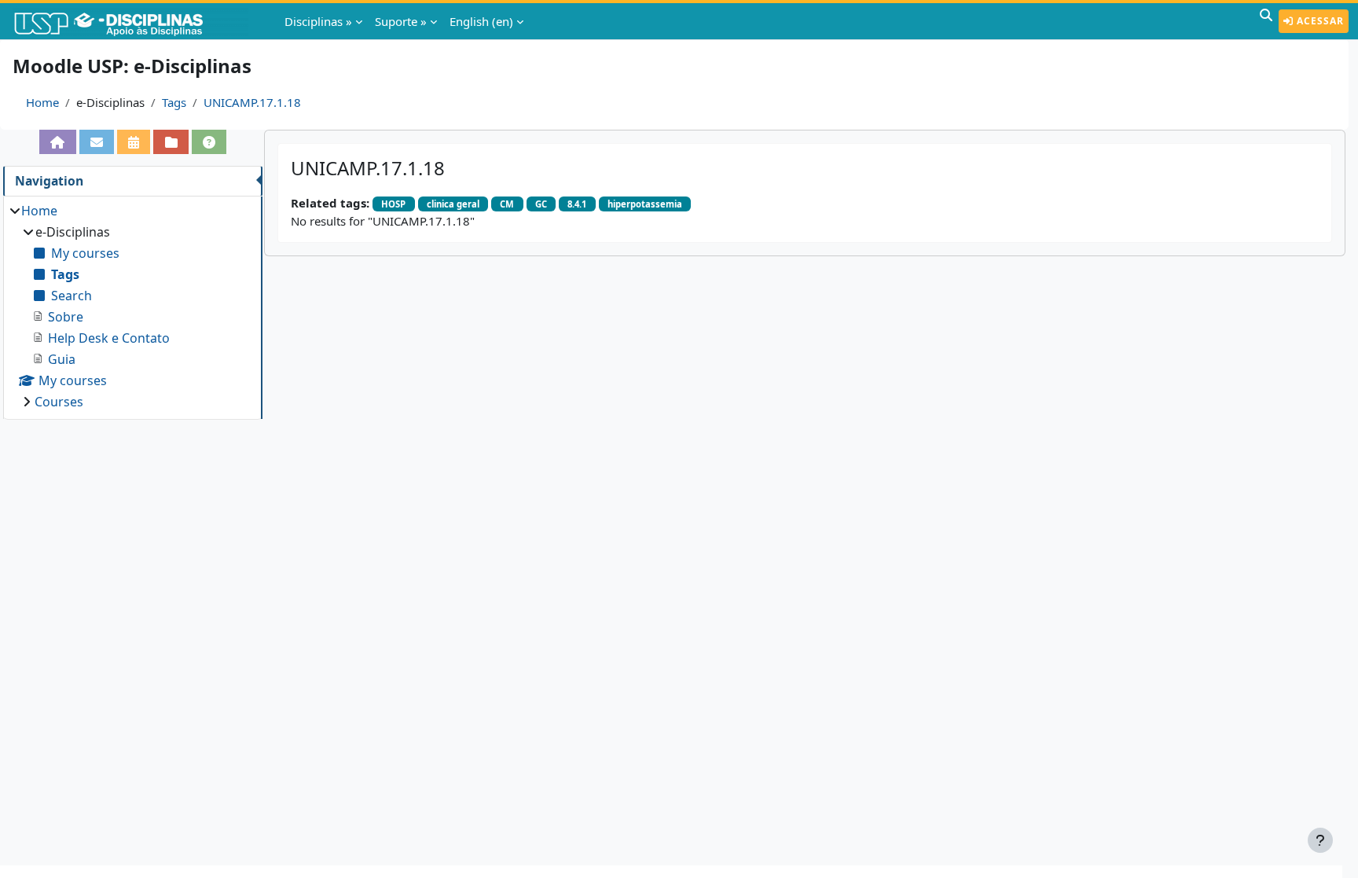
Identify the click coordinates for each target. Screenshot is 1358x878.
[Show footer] (1320, 840)
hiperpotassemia (644, 204)
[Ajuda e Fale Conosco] (209, 142)
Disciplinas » (318, 21)
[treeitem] (132, 306)
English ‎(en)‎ (481, 21)
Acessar (1319, 21)
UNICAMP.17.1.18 (252, 102)
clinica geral (453, 204)
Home (42, 102)
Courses (59, 401)
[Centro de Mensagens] (96, 142)
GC (541, 204)
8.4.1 (576, 204)
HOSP (393, 204)
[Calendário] (133, 142)
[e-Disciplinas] (132, 21)
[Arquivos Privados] (170, 142)
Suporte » (401, 21)
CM (507, 204)
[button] (1266, 21)
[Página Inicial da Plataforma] (57, 142)
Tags (174, 102)
